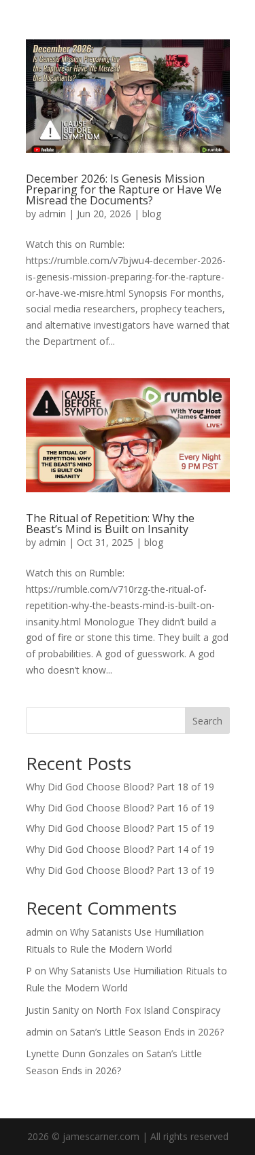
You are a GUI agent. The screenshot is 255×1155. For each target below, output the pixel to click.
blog (151, 213)
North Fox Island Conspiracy (158, 1010)
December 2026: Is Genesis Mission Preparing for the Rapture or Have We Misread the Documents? (124, 189)
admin (52, 213)
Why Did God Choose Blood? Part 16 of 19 (120, 807)
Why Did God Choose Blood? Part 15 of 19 (120, 828)
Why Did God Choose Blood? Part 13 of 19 (120, 870)
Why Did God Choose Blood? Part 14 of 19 (120, 849)
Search (207, 720)
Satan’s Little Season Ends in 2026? (147, 1031)
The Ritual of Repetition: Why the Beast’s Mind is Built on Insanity (110, 523)
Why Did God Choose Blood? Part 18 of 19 (120, 786)
